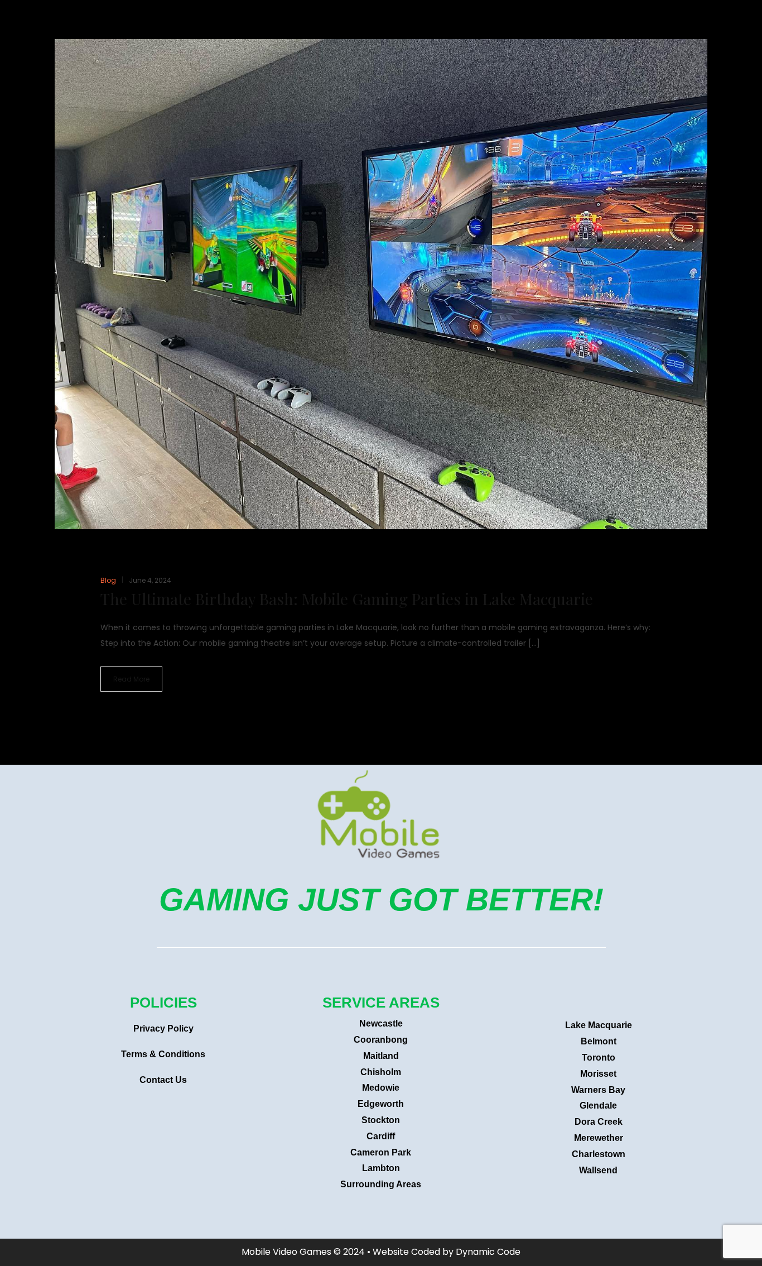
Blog (108, 580)
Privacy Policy (163, 1028)
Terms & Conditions (163, 1054)
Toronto (598, 1057)
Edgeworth (381, 1104)
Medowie (380, 1087)
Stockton (380, 1120)
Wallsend (598, 1170)
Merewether (598, 1138)
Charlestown (598, 1154)
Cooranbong (381, 1039)
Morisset (598, 1073)
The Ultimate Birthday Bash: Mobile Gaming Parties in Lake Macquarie (346, 598)
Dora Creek (599, 1121)
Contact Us (163, 1080)
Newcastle (381, 1023)
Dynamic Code (488, 1251)
